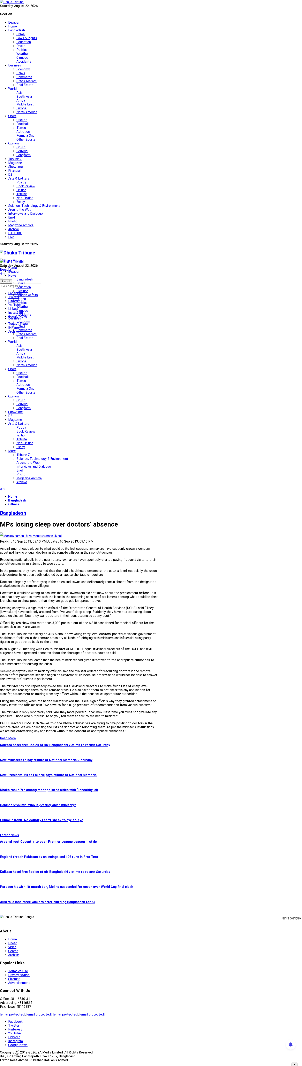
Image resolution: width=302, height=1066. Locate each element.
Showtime (15, 167)
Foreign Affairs (27, 295)
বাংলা (2, 273)
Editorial (22, 151)
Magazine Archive (20, 225)
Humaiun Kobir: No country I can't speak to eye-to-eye (41, 820)
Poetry (21, 182)
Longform (23, 155)
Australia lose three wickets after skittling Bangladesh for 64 (47, 902)
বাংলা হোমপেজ (291, 918)
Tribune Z (15, 159)
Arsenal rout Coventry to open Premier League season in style (48, 842)
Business (14, 65)
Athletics (23, 132)
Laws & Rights (26, 38)
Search (13, 951)
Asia (19, 93)
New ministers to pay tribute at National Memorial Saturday (46, 760)
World (12, 89)
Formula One (25, 135)
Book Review (25, 186)
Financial (14, 171)
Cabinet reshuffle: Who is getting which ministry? (38, 805)
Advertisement (19, 983)
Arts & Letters (18, 178)
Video (12, 947)
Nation (21, 299)
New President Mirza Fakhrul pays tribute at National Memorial (48, 775)
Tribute (21, 194)
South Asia (24, 96)
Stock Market (26, 81)
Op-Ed (20, 147)
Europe (21, 108)
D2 (10, 174)
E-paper (14, 22)
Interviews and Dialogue (25, 213)
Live (11, 237)
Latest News (9, 835)
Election (22, 291)
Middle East (25, 104)
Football (22, 124)
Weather (22, 54)
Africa (20, 100)
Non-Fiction (24, 198)
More (12, 451)
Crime (20, 34)
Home (12, 26)
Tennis (21, 128)
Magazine (15, 163)
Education (23, 42)
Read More (8, 738)
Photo (12, 221)
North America (26, 112)
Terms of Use (18, 971)
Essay (20, 202)
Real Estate (24, 85)
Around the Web (19, 210)
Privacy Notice (19, 975)
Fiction (21, 190)
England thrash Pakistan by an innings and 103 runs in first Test (49, 857)
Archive (13, 229)
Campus (22, 58)
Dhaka (20, 46)
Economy (23, 69)
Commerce (24, 77)
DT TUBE (15, 233)
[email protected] (12, 1014)
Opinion (13, 143)
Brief (11, 217)
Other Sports (25, 139)
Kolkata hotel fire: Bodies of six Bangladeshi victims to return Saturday (55, 745)
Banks (20, 73)
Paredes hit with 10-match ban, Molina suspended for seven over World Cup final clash (66, 887)
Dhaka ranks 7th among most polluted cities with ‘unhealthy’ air (49, 790)
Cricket (21, 120)
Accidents (23, 61)
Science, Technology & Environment (34, 206)
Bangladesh (16, 30)
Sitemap (14, 979)
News (12, 275)
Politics (22, 50)
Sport (12, 116)
